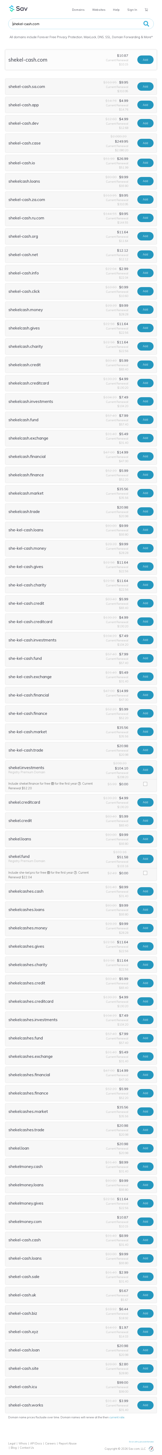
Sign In (132, 9)
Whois (23, 1443)
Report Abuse (68, 1443)
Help (116, 9)
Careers (50, 1443)
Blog (14, 1447)
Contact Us (27, 1447)
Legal (11, 1443)
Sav (18, 8)
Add (145, 59)
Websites (98, 9)
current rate (116, 1417)
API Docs (36, 1443)
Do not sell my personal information (141, 1442)
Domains (78, 9)
